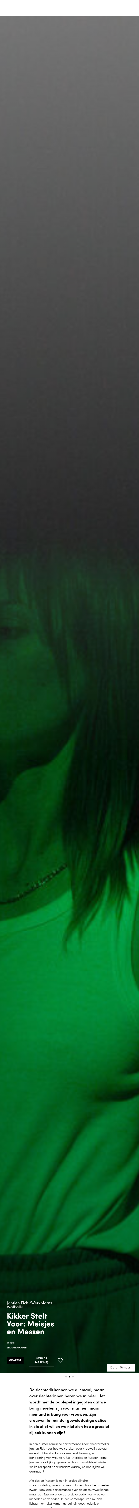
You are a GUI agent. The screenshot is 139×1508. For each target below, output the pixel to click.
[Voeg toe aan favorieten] (60, 1360)
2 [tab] (69, 1376)
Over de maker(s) (41, 1360)
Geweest (15, 1360)
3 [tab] (73, 1376)
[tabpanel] (69, 694)
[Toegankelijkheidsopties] (134, 5)
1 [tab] (66, 1376)
